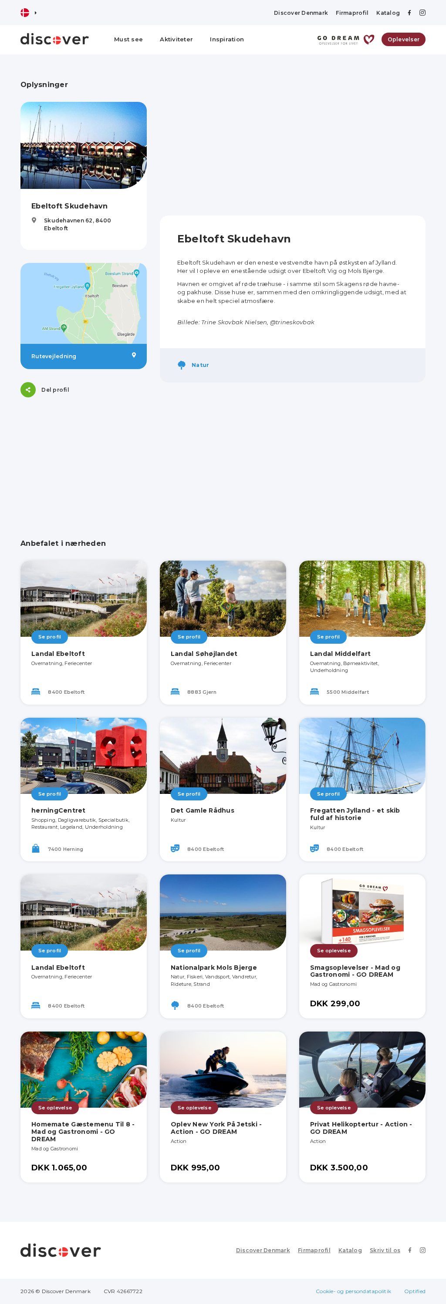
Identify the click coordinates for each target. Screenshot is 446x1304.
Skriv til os (385, 1250)
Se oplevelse (334, 951)
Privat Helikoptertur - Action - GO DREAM (361, 1128)
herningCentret (58, 810)
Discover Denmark (301, 13)
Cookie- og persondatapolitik (353, 1291)
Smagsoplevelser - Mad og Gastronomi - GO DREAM (355, 971)
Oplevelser (404, 39)
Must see (128, 39)
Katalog (388, 13)
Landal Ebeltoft (58, 654)
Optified (415, 1291)
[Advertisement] (293, 141)
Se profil (49, 637)
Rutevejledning (54, 356)
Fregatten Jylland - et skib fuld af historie (355, 814)
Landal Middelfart (340, 654)
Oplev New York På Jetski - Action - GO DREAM (216, 1128)
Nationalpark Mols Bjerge (214, 967)
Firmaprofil (352, 13)
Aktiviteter (176, 39)
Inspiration (227, 39)
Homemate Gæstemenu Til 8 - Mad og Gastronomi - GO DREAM (83, 1131)
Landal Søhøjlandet (204, 654)
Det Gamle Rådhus (202, 810)
